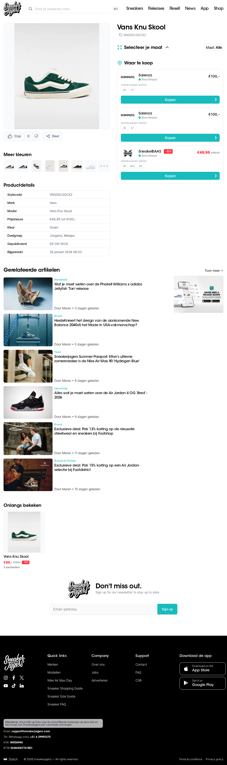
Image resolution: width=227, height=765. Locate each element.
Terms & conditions (190, 759)
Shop (218, 9)
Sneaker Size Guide (61, 696)
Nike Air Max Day (59, 680)
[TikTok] (14, 686)
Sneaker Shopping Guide (65, 688)
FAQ (138, 672)
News (190, 9)
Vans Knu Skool (61, 211)
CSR (138, 680)
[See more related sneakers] (104, 166)
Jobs (95, 672)
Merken (52, 664)
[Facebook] (14, 678)
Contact (141, 664)
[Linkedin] (22, 686)
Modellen (54, 672)
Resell (175, 9)
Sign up (167, 609)
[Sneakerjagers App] (198, 294)
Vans (53, 203)
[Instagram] (6, 678)
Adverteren (100, 680)
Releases (156, 9)
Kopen (191, 99)
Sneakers (134, 9)
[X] (22, 678)
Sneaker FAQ (56, 704)
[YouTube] (6, 686)
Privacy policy (214, 759)
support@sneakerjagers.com (31, 731)
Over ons (98, 664)
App (205, 9)
